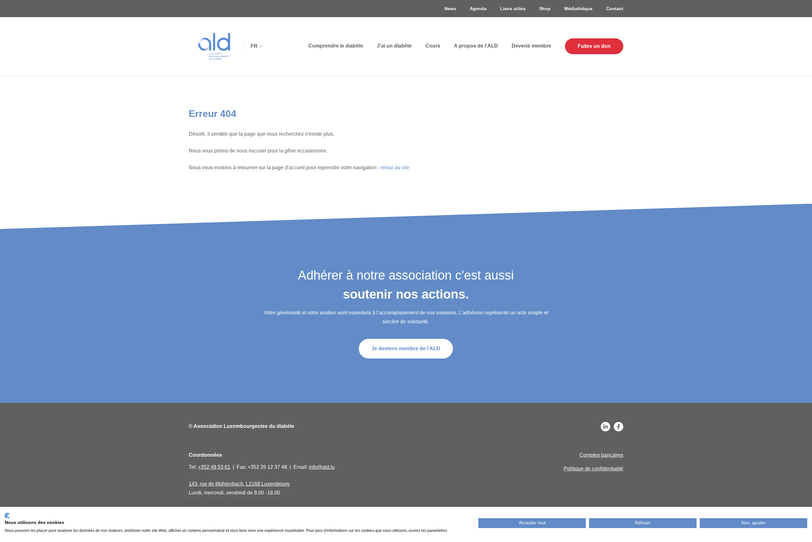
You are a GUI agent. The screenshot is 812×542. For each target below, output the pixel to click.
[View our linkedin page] (605, 426)
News (450, 8)
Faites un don (594, 46)
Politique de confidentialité (593, 468)
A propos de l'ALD (476, 45)
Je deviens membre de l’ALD (405, 348)
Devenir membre (531, 45)
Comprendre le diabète (335, 45)
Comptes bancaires (601, 455)
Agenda (478, 8)
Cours (432, 45)
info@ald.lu (322, 467)
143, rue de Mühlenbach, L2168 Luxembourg (239, 484)
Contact (614, 8)
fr (254, 45)
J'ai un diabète (394, 45)
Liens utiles (513, 8)
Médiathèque (578, 8)
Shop (545, 8)
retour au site (394, 167)
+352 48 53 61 (214, 467)
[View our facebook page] (618, 426)
